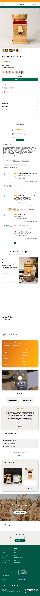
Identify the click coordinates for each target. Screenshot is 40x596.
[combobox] (16, 161)
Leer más (28, 233)
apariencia (5, 167)
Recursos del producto (6, 560)
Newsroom (16, 555)
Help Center (4, 550)
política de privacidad (5, 569)
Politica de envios (5, 573)
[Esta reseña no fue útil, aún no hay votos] (35, 181)
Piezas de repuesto (5, 555)
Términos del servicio (5, 591)
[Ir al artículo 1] (3, 50)
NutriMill (3, 54)
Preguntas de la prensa (18, 557)
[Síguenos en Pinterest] (12, 585)
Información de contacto (18, 591)
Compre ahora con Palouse (20, 512)
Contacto (3, 552)
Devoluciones (4, 557)
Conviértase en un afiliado (19, 550)
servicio (10, 167)
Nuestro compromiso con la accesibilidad (7, 577)
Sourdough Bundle (11, 87)
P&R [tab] (9, 120)
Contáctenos (20, 455)
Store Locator (4, 562)
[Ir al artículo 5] (17, 50)
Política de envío (11, 591)
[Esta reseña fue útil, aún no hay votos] (33, 181)
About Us (3, 581)
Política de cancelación (6, 592)
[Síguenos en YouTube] (14, 585)
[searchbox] (6, 160)
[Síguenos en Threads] (9, 585)
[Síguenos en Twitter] (4, 585)
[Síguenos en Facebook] (2, 585)
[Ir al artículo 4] (13, 50)
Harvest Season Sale (20, 1)
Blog (15, 552)
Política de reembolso (5, 590)
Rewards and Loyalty (18, 562)
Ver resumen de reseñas (7, 62)
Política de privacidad (12, 590)
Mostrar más (14, 167)
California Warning (5, 579)
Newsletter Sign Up (20, 540)
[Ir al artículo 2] (6, 50)
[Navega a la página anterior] (13, 243)
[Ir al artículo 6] (20, 50)
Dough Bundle (10, 91)
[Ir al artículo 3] (10, 50)
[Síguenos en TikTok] (17, 585)
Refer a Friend (17, 560)
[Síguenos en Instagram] (7, 585)
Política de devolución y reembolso (6, 571)
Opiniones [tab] (5, 120)
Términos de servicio (5, 575)
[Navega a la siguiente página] (27, 243)
